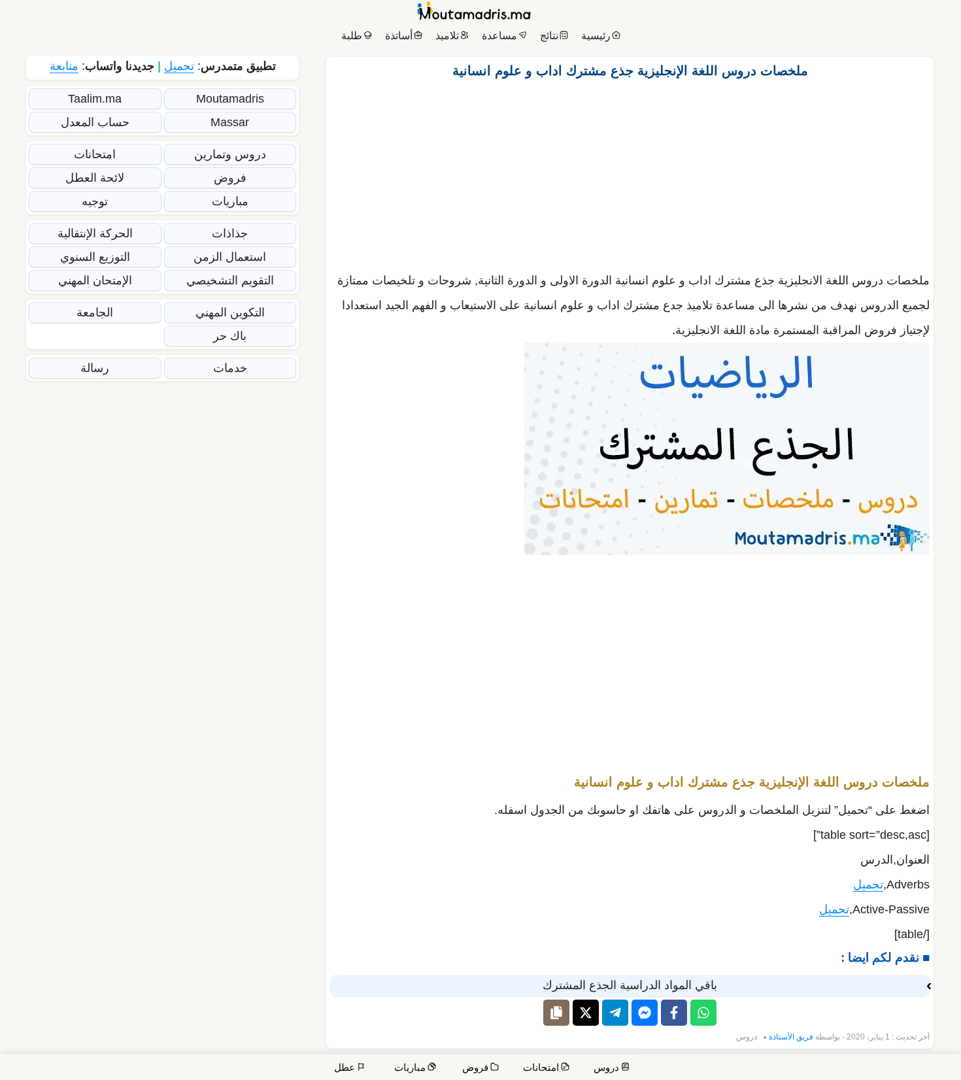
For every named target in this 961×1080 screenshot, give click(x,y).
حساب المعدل (95, 122)
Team (789, 1068)
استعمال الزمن (230, 256)
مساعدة (499, 35)
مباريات (230, 201)
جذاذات (230, 233)
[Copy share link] (556, 1013)
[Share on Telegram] (615, 1013)
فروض (230, 177)
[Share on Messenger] (645, 1013)
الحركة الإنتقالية (95, 233)
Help (862, 1068)
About (827, 1068)
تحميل (868, 884)
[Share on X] (586, 1013)
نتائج (549, 35)
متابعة (64, 66)
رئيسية (596, 35)
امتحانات (95, 154)
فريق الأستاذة (791, 1036)
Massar (230, 122)
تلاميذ (447, 35)
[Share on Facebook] (674, 1013)
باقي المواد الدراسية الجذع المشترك (630, 985)
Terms (696, 1068)
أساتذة (399, 35)
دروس (746, 1036)
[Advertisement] (630, 172)
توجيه (95, 201)
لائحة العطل (94, 177)
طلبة (351, 35)
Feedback (743, 1068)
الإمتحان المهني (95, 280)
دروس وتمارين (230, 154)
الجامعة (94, 312)
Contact (902, 1068)
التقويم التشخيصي (230, 280)
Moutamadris (230, 98)
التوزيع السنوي (95, 256)
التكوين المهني (230, 312)
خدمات (230, 368)
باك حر (229, 336)
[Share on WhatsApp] (703, 1013)
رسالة (94, 368)
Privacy (653, 1068)
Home (938, 1068)
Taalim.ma (95, 98)
